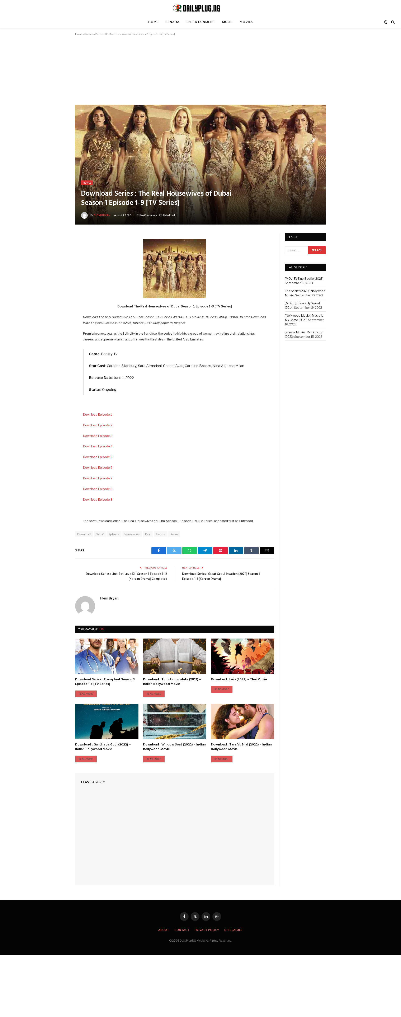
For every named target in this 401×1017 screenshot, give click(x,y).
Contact (181, 930)
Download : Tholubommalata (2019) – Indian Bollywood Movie (172, 682)
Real (148, 534)
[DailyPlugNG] (200, 8)
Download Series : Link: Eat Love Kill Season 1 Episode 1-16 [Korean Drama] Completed (126, 576)
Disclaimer (233, 930)
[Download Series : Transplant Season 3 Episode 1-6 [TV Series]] (106, 656)
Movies (246, 22)
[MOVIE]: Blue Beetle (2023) (304, 279)
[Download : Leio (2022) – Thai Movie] (242, 656)
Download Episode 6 (98, 468)
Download (84, 534)
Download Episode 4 (98, 446)
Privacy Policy (207, 930)
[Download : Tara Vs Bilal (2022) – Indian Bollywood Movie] (242, 721)
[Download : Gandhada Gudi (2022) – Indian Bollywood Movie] (106, 721)
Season (160, 534)
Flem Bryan (102, 215)
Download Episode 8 (98, 489)
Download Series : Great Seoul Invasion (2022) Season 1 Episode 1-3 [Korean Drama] (221, 576)
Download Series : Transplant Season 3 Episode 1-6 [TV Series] (105, 682)
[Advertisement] (200, 73)
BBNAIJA (172, 22)
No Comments (148, 215)
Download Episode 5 (98, 457)
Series (174, 534)
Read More (86, 693)
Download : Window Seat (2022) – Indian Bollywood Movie (174, 747)
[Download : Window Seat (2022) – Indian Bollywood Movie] (174, 721)
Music (227, 22)
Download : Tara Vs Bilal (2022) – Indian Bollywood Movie (241, 747)
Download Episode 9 (98, 500)
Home (153, 22)
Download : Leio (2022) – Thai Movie (239, 679)
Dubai (100, 534)
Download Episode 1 (97, 414)
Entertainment (201, 22)
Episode (114, 534)
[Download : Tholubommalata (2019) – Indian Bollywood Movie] (174, 656)
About (163, 930)
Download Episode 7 (97, 478)
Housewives (132, 534)
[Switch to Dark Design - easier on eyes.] (385, 22)
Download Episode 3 (97, 436)
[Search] (392, 22)
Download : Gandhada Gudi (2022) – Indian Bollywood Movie (103, 747)
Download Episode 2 (97, 425)
